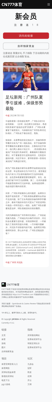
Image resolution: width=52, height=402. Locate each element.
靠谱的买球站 (8, 376)
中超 (8, 115)
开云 (30, 380)
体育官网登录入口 (10, 364)
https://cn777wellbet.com (23, 294)
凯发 (30, 372)
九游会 (31, 364)
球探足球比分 (34, 343)
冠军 (30, 368)
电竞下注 (6, 380)
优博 (30, 376)
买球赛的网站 (34, 335)
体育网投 (6, 368)
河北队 (20, 262)
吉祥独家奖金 (26, 46)
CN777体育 (12, 4)
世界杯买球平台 (35, 339)
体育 (4, 339)
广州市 (13, 262)
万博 (30, 384)
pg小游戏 (6, 384)
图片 (4, 347)
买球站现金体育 (9, 372)
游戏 (4, 343)
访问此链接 (26, 35)
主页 (4, 335)
